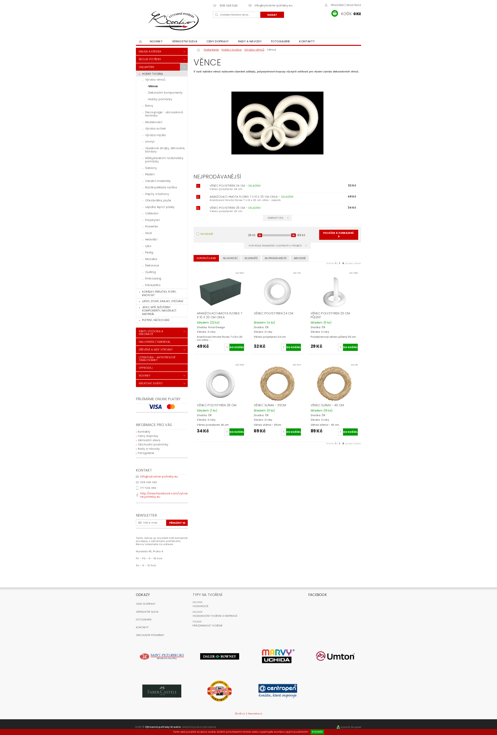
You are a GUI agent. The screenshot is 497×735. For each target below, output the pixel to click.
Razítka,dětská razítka (161, 187)
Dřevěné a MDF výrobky (156, 349)
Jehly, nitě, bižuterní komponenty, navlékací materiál (159, 310)
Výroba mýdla (155, 135)
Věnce (153, 86)
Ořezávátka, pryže (158, 200)
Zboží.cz (240, 713)
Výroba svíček (155, 128)
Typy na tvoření (207, 594)
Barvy (149, 106)
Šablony (151, 168)
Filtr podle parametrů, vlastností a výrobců (275, 245)
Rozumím (317, 731)
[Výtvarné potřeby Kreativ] (174, 21)
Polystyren (152, 220)
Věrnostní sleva (184, 41)
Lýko (148, 246)
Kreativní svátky (150, 383)
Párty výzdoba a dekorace (151, 332)
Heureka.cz (255, 713)
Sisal (148, 233)
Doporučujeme (206, 258)
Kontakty (307, 41)
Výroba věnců (155, 80)
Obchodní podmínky (153, 444)
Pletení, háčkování (156, 320)
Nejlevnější (230, 258)
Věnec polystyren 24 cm (235, 186)
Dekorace (152, 265)
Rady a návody (250, 41)
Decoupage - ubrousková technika (164, 114)
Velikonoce (201, 606)
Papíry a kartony (157, 194)
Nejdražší (251, 258)
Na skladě (207, 234)
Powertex (151, 226)
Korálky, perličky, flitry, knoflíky (159, 293)
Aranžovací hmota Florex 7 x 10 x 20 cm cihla (251, 197)
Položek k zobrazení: (338, 234)
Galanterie (146, 67)
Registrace (354, 5)
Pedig (149, 252)
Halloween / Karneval (154, 342)
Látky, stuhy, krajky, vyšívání (162, 301)
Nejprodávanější (276, 258)
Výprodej (146, 368)
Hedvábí (151, 239)
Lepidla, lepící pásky (160, 207)
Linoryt (150, 142)
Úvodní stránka (140, 41)
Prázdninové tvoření (207, 625)
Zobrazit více (275, 217)
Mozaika (151, 259)
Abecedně (300, 258)
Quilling (150, 272)
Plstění (150, 174)
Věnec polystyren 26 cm (235, 208)
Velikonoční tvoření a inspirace (215, 616)
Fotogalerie (280, 41)
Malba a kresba (150, 51)
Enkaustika (152, 285)
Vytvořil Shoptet (351, 727)
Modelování (153, 122)
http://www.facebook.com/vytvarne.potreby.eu (164, 495)
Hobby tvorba (152, 74)
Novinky (156, 41)
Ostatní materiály (158, 181)
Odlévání (152, 213)
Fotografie (144, 619)
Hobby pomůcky (160, 99)
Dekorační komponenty (165, 93)
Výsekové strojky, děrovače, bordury (165, 150)
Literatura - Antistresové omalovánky (157, 358)
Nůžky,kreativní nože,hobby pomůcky (164, 160)
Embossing (153, 278)
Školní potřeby (150, 59)
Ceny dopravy (218, 41)
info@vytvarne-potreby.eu (159, 476)
